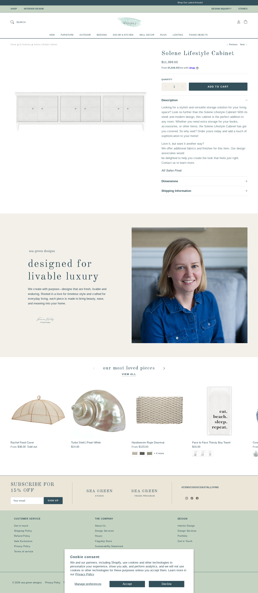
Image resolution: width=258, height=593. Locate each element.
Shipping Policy (23, 530)
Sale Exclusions (23, 541)
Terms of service (23, 551)
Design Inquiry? (221, 9)
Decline (166, 584)
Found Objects (198, 35)
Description (169, 100)
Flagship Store (103, 541)
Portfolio (182, 535)
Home (13, 44)
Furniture (67, 35)
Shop (14, 9)
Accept (127, 584)
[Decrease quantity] (165, 87)
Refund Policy (22, 535)
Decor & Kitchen (123, 35)
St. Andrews (25, 44)
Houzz (98, 535)
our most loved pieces (130, 368)
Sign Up (53, 500)
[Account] (238, 21)
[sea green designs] (129, 22)
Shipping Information (176, 191)
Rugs (163, 35)
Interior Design (34, 9)
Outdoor (85, 35)
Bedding (102, 35)
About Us (100, 525)
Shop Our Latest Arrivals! (183, 2)
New (52, 35)
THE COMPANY (104, 518)
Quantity (166, 79)
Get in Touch (185, 541)
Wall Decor (147, 35)
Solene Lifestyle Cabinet (45, 44)
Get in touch (21, 525)
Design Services (104, 530)
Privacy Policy (84, 574)
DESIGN (182, 518)
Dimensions (169, 181)
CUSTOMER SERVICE (27, 518)
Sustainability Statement (109, 546)
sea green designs (31, 582)
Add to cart (218, 86)
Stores (242, 9)
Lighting (178, 35)
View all (129, 374)
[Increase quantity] (182, 87)
